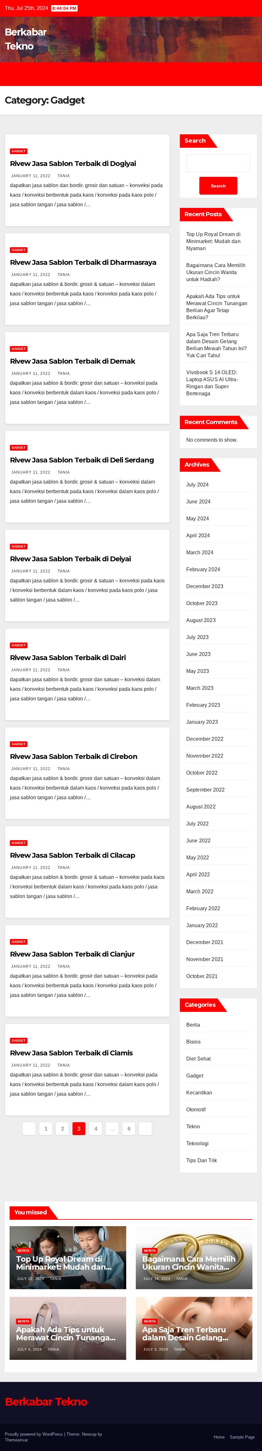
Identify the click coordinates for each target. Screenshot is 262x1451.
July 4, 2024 (30, 1349)
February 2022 (203, 908)
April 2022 (198, 874)
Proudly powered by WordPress (34, 1434)
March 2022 (200, 891)
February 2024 (203, 569)
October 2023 (202, 603)
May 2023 (197, 671)
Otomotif (196, 1109)
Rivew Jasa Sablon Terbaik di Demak (72, 361)
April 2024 (198, 535)
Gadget (19, 151)
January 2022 (202, 925)
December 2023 (205, 586)
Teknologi (197, 1143)
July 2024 (197, 484)
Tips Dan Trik (201, 1160)
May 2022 (197, 857)
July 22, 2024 (31, 1279)
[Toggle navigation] (136, 74)
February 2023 (203, 705)
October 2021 (202, 976)
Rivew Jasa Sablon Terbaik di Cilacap (72, 855)
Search (195, 140)
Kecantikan (199, 1092)
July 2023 (197, 637)
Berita (193, 1025)
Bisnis (193, 1042)
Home (219, 1437)
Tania (64, 176)
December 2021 (205, 942)
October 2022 (202, 773)
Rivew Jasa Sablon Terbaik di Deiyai (70, 559)
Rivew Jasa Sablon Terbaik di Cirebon (73, 756)
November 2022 (205, 756)
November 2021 (205, 959)
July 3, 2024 (156, 1349)
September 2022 (205, 790)
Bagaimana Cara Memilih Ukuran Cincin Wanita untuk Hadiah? (215, 272)
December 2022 (205, 739)
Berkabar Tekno (46, 1401)
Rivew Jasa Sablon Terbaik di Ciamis (71, 1053)
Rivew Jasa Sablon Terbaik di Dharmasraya (83, 262)
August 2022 (201, 806)
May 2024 (197, 518)
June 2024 (198, 501)
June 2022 (198, 840)
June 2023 (198, 654)
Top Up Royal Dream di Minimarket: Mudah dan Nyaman (213, 241)
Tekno (193, 1126)
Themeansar (16, 1440)
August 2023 (201, 620)
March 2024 (200, 552)
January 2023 (202, 722)
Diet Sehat (198, 1058)
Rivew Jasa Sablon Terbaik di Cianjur (72, 954)
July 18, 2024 (157, 1279)
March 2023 (200, 688)
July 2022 (197, 823)
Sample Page (242, 1437)
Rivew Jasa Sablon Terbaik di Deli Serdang (82, 460)
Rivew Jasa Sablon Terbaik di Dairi (68, 657)
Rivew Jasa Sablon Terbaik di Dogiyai (72, 163)
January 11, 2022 (31, 176)
